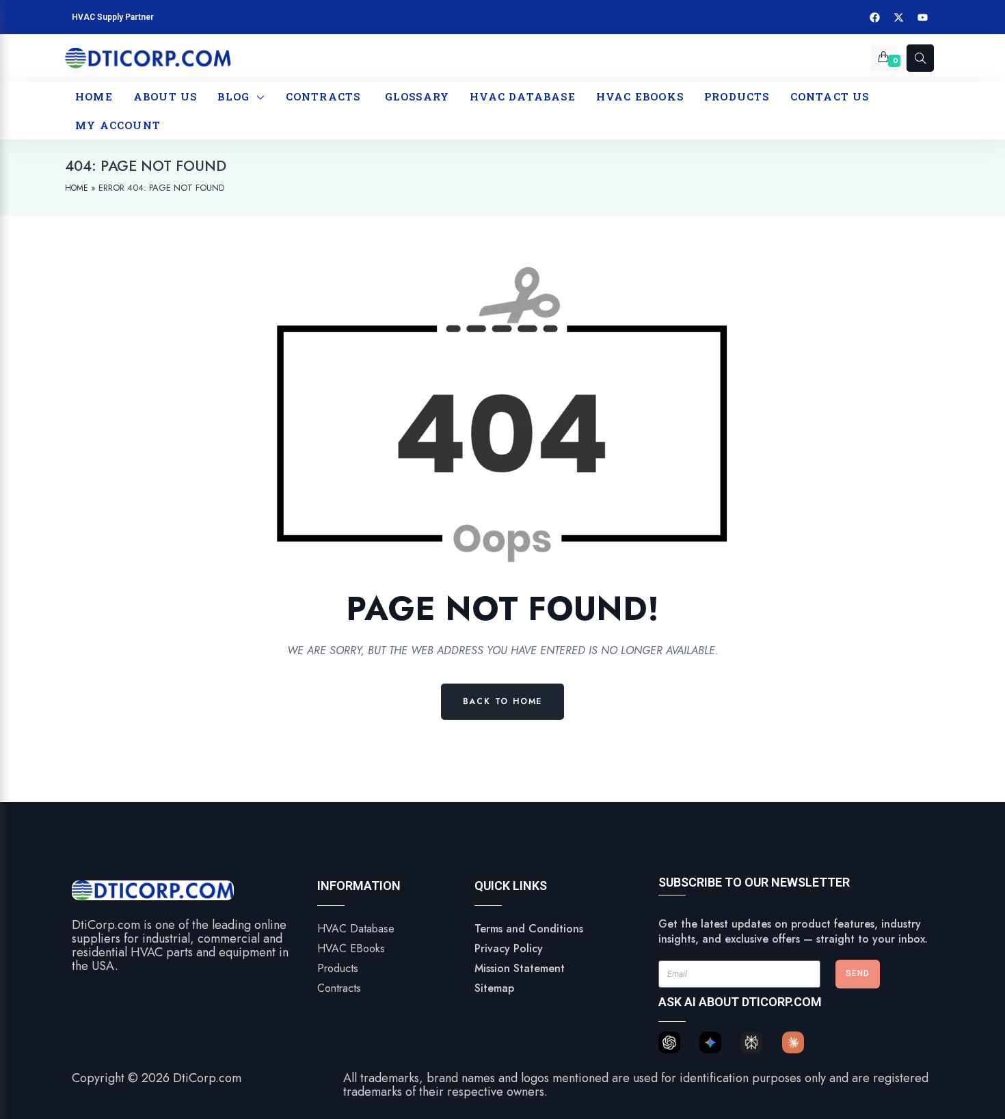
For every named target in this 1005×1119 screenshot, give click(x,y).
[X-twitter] (899, 17)
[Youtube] (923, 17)
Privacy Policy (508, 948)
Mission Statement (519, 968)
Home (76, 188)
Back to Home (503, 701)
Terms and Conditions (528, 928)
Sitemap (494, 988)
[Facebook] (875, 17)
